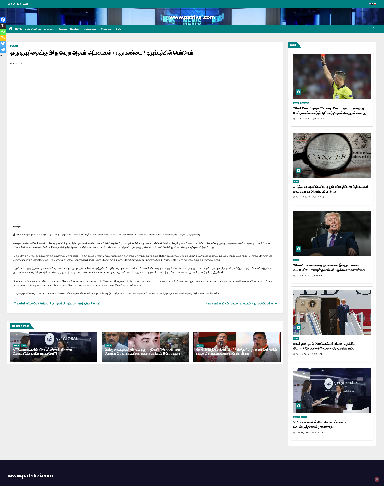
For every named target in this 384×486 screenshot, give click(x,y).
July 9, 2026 (302, 276)
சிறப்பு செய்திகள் (33, 28)
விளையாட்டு (305, 103)
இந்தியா (14, 46)
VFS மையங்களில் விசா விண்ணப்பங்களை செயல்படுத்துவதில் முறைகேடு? (42, 352)
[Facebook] (3, 20)
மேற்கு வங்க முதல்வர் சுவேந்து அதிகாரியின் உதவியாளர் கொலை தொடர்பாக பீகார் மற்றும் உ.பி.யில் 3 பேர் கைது (143, 352)
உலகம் (24, 345)
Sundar (319, 119)
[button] (374, 28)
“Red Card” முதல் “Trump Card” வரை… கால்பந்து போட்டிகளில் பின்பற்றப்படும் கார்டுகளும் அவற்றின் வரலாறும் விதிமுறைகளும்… (330, 113)
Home (18, 28)
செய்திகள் (49, 28)
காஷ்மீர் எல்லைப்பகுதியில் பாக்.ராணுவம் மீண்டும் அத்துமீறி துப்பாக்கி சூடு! (59, 303)
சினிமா (119, 28)
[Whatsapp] (3, 32)
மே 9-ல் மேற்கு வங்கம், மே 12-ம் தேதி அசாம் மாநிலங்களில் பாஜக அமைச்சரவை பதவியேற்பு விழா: (236, 352)
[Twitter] (3, 44)
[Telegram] (3, 50)
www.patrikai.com (192, 17)
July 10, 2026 (303, 119)
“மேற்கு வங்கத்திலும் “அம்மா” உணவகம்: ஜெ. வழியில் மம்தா (239, 303)
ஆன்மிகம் (75, 28)
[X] (3, 26)
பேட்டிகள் (63, 28)
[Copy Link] (3, 38)
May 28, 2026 (303, 433)
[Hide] (1, 55)
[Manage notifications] (377, 479)
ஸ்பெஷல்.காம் (90, 28)
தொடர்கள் (106, 28)
